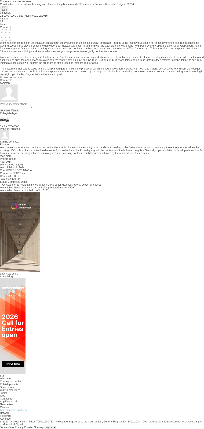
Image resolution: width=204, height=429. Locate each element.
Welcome (5, 378)
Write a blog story (10, 390)
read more (5, 156)
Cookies (28, 427)
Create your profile (10, 381)
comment (5, 110)
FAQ (2, 395)
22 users (13, 273)
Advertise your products (13, 410)
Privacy (19, 427)
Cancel (15, 110)
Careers (4, 407)
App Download (8, 401)
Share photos (7, 387)
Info (2, 21)
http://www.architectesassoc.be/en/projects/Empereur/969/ (41, 187)
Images (4, 18)
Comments (6, 27)
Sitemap (39, 427)
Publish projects (9, 384)
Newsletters (6, 404)
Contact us (6, 398)
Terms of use (7, 427)
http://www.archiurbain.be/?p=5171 (28, 190)
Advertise (5, 418)
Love (3, 24)
